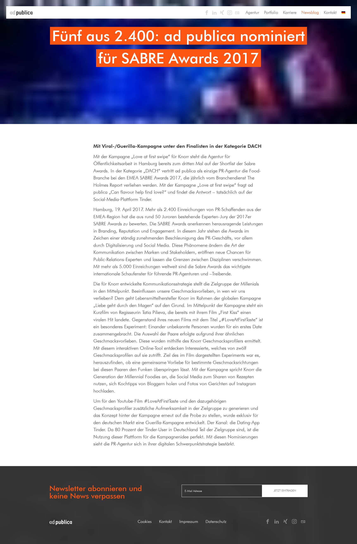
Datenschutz (216, 521)
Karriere (289, 12)
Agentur (252, 12)
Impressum (188, 521)
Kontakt (330, 12)
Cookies (145, 521)
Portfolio (271, 12)
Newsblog (310, 12)
